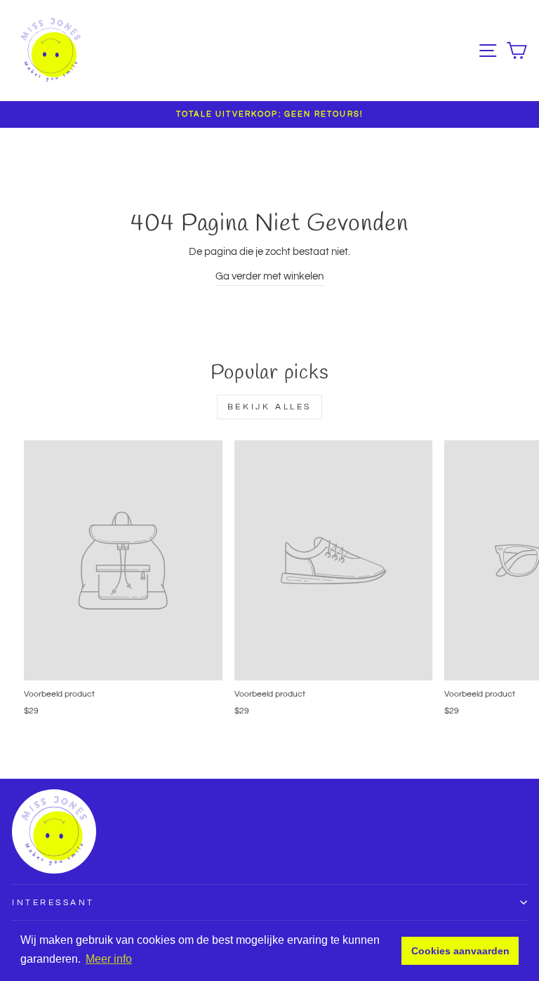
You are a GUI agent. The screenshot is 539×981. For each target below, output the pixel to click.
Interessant (53, 902)
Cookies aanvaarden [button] (460, 950)
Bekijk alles (269, 407)
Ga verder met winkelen (269, 276)
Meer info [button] (109, 959)
